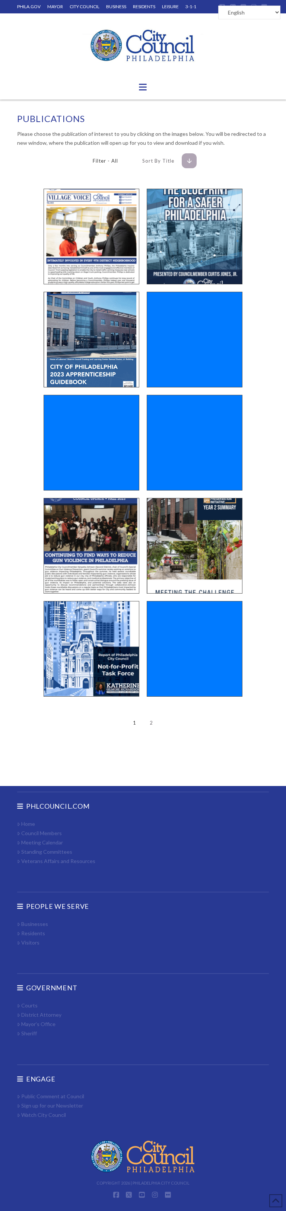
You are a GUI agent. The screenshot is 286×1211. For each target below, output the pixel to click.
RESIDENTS (144, 6)
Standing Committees (46, 852)
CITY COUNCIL (84, 6)
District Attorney (41, 1015)
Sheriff (29, 1033)
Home (28, 824)
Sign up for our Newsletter (52, 1105)
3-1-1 (190, 6)
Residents (33, 933)
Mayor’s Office (38, 1024)
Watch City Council (43, 1115)
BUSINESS (116, 6)
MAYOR (55, 6)
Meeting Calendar (42, 842)
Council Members (41, 833)
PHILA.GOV (29, 6)
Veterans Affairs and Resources (58, 861)
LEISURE (170, 6)
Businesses (34, 924)
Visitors (30, 942)
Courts (29, 1005)
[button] (143, 87)
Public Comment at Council (52, 1096)
